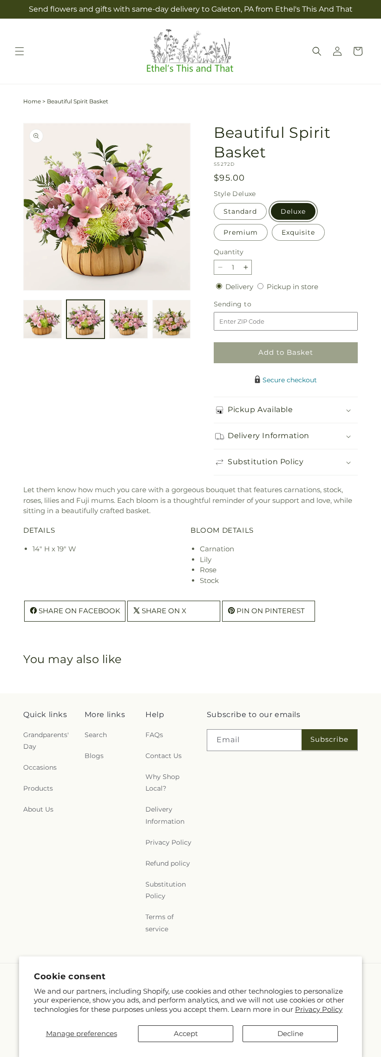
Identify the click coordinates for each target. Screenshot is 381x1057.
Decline (290, 1033)
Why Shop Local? (162, 782)
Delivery (240, 286)
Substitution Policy (165, 890)
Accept (186, 1033)
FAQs (154, 735)
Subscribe (329, 739)
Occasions (40, 767)
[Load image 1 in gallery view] (42, 319)
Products (38, 788)
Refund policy (167, 863)
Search (96, 735)
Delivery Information (164, 815)
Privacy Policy (318, 1009)
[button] (19, 51)
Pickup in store (292, 286)
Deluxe (293, 211)
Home (32, 101)
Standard (240, 211)
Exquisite (298, 232)
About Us (38, 809)
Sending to (246, 304)
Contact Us (163, 756)
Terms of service (159, 923)
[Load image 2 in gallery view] (85, 319)
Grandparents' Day (46, 741)
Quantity (228, 252)
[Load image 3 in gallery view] (128, 319)
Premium (240, 232)
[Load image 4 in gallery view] (171, 319)
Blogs (94, 756)
